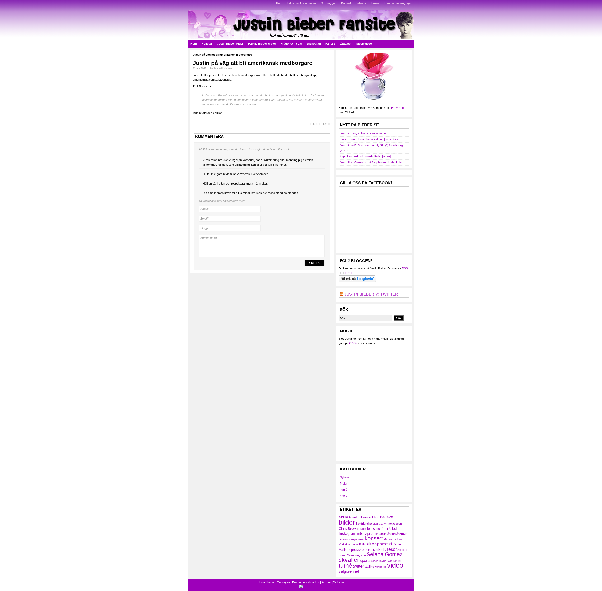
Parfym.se (397, 108)
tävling (369, 566)
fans (371, 528)
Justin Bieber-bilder (230, 43)
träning (397, 561)
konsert (374, 538)
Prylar (343, 483)
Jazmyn (401, 534)
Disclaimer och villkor (305, 582)
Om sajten (283, 582)
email (348, 273)
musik (365, 543)
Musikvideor (364, 43)
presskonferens (363, 550)
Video (343, 495)
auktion (373, 517)
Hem (279, 3)
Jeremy (343, 539)
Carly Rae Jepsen (390, 523)
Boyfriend (362, 523)
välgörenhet (349, 571)
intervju (363, 533)
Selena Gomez (385, 554)
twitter (358, 566)
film (384, 528)
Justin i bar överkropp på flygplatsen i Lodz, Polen (371, 162)
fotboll (392, 529)
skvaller (327, 124)
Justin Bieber (266, 582)
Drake (362, 529)
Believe (386, 517)
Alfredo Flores (358, 517)
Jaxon (391, 534)
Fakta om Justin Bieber (301, 3)
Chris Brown (348, 529)
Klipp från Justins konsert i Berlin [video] (365, 156)
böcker (373, 523)
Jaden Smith (379, 534)
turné (345, 565)
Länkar (375, 3)
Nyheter (207, 43)
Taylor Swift (385, 560)
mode (354, 544)
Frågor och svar (291, 43)
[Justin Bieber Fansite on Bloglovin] (357, 281)
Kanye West (356, 539)
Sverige (373, 560)
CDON (353, 343)
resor (392, 549)
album (343, 517)
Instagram (347, 533)
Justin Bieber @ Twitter (371, 294)
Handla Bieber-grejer (398, 3)
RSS (405, 268)
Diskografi (314, 43)
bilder (347, 522)
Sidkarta (361, 3)
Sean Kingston (356, 555)
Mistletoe (344, 544)
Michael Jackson (393, 539)
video (395, 565)
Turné (343, 489)
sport (364, 560)
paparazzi (382, 543)
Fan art (330, 43)
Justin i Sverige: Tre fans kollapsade (363, 133)
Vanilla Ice (380, 566)
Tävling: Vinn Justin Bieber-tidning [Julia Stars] (369, 139)
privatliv (381, 550)
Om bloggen (329, 3)
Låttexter (346, 43)
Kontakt (346, 3)
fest (378, 529)
